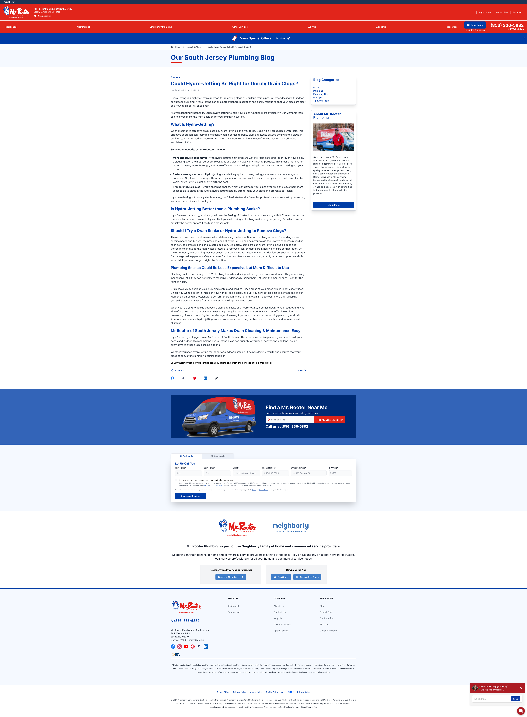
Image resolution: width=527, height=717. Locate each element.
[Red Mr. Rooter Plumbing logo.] (194, 606)
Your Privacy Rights (301, 692)
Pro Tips (317, 97)
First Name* (180, 468)
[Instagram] (179, 646)
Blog (322, 606)
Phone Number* (269, 468)
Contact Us (280, 612)
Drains (316, 87)
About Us (279, 606)
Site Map (324, 624)
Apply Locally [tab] (485, 12)
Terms (206, 485)
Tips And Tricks (321, 100)
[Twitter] (184, 378)
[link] (217, 378)
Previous (179, 370)
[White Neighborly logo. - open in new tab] (9, 2)
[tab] (161, 27)
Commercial (219, 456)
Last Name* (209, 468)
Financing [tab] (517, 12)
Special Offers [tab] (501, 12)
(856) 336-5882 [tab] (507, 25)
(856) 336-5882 (294, 426)
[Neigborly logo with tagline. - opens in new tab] (291, 527)
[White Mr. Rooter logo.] (16, 12)
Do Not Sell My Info (274, 692)
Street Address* (298, 468)
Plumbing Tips (320, 94)
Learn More (334, 205)
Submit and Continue (190, 496)
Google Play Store (309, 577)
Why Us (278, 618)
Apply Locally (281, 630)
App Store (282, 577)
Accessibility (256, 692)
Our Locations (327, 618)
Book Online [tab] (477, 25)
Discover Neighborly (229, 577)
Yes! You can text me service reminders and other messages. (206, 480)
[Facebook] (173, 378)
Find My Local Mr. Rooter (330, 419)
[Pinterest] (195, 378)
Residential (188, 456)
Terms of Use (223, 692)
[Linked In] (206, 378)
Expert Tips (326, 612)
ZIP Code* (333, 468)
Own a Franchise (282, 624)
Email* (236, 468)
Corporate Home (328, 630)
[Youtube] (186, 646)
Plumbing (175, 77)
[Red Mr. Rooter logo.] (237, 527)
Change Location (44, 16)
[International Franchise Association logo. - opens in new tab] (176, 654)
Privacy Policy (218, 485)
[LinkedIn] (206, 646)
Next (300, 370)
